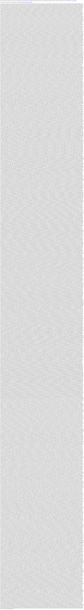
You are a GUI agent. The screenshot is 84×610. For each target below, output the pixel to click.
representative (74, 0)
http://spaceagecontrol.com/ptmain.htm (26, 2)
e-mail (69, 0)
